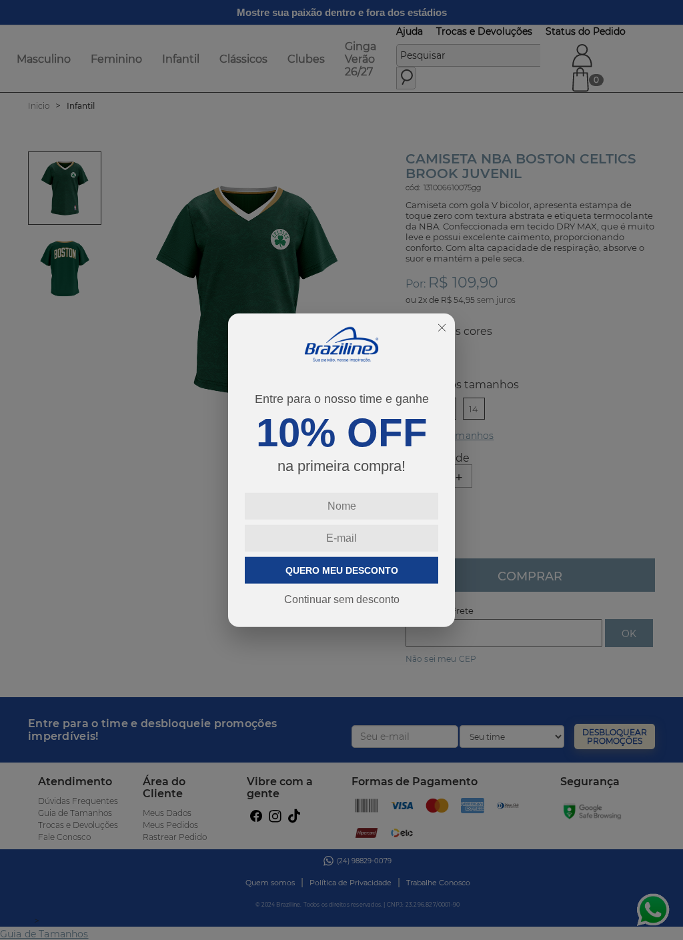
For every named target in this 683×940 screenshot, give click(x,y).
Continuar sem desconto (342, 599)
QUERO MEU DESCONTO (341, 570)
